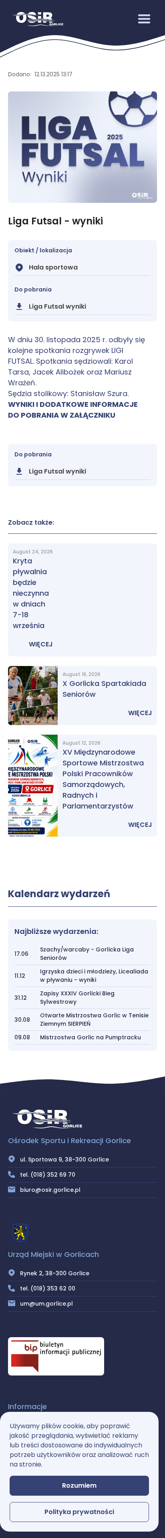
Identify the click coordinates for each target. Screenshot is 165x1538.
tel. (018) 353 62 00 (47, 1288)
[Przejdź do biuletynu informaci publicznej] (56, 1356)
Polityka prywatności (79, 1511)
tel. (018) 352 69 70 (47, 1175)
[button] (144, 19)
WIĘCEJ (41, 644)
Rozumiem (79, 1485)
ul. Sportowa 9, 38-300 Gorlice (64, 1159)
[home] (35, 19)
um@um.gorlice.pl (46, 1304)
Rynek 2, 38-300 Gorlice (54, 1273)
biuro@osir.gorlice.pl (50, 1190)
